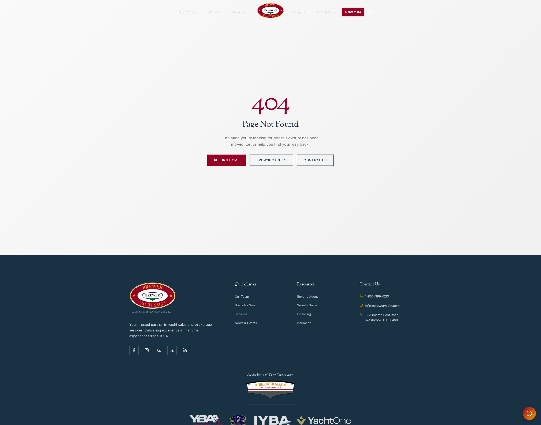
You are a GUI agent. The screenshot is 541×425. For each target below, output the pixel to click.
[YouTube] (159, 350)
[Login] (370, 12)
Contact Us (353, 12)
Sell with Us (214, 12)
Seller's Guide (307, 305)
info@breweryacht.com (382, 306)
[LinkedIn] (184, 350)
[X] (172, 350)
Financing (304, 314)
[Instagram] (146, 350)
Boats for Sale (245, 305)
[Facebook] (134, 350)
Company (298, 12)
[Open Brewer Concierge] (529, 413)
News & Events (326, 12)
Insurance (304, 323)
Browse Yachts (271, 160)
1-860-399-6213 (377, 296)
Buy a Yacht (187, 12)
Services (239, 12)
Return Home (227, 160)
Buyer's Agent (307, 297)
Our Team (242, 297)
